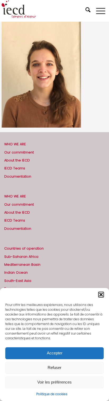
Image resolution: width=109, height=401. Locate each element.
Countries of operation (24, 248)
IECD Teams (14, 168)
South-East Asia (17, 280)
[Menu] (100, 10)
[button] (101, 294)
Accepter (54, 353)
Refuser (54, 367)
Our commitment (19, 152)
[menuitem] (88, 10)
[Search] (88, 10)
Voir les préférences (54, 382)
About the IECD (17, 160)
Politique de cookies (51, 394)
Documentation (17, 176)
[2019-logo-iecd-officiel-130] (44, 10)
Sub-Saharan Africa (21, 256)
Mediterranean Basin (22, 264)
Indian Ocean (16, 272)
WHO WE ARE (15, 144)
